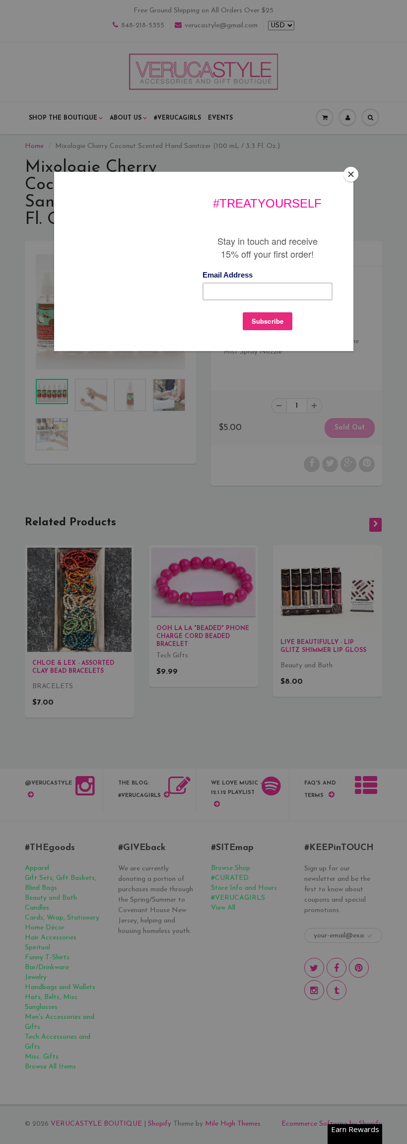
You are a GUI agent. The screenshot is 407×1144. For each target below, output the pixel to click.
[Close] (350, 174)
